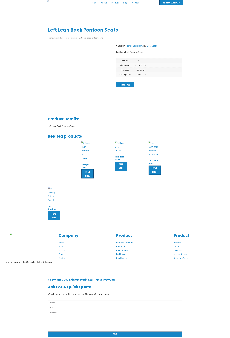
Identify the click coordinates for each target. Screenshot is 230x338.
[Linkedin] (17, 271)
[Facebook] (4, 271)
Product (114, 2)
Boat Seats (152, 45)
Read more (87, 174)
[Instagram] (24, 271)
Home (93, 2)
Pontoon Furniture (69, 38)
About (104, 2)
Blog (125, 2)
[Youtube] (11, 271)
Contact (135, 2)
